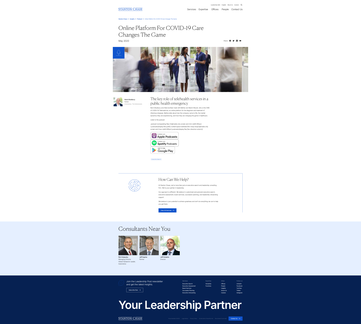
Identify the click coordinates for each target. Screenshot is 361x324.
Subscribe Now (133, 290)
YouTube (239, 288)
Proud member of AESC (174, 318)
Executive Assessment (189, 286)
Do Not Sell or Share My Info (206, 318)
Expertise (203, 9)
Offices (215, 9)
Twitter (239, 290)
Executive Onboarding (189, 292)
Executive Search (187, 283)
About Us (230, 5)
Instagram (239, 292)
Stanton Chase (122, 19)
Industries (208, 283)
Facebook (239, 286)
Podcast (139, 19)
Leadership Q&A (215, 5)
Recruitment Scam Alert (221, 318)
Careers (236, 5)
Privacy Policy (193, 318)
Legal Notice (185, 318)
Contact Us (237, 9)
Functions (208, 286)
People (225, 9)
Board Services (186, 288)
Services (191, 9)
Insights (224, 5)
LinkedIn (239, 283)
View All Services (166, 210)
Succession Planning (188, 290)
